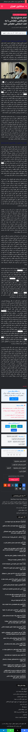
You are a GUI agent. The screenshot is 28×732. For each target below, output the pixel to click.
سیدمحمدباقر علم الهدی (18, 464)
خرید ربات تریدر (23, 704)
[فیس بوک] (23, 485)
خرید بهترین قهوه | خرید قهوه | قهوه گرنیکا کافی (16, 701)
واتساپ (13, 426)
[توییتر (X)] (20, 485)
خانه (25, 11)
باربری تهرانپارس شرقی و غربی (20, 694)
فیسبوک (14, 430)
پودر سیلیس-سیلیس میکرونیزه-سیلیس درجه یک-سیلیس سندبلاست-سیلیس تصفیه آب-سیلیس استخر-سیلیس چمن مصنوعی (14, 503)
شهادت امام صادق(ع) (19, 468)
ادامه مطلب (14, 399)
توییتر (7, 426)
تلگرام (19, 426)
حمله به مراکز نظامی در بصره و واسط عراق (13, 408)
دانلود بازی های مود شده (21, 507)
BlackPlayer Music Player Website (19, 499)
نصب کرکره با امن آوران (21, 512)
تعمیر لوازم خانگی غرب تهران (20, 699)
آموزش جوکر (24, 688)
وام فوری (25, 714)
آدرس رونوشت (14, 479)
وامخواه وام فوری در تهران (21, 717)
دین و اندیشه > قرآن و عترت (16, 11)
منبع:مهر (25, 386)
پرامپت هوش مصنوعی (22, 696)
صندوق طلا (24, 706)
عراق (8, 468)
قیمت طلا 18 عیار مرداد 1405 (20, 712)
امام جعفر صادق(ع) (19, 461)
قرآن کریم (22, 471)
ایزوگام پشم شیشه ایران (21, 691)
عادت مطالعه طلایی (22, 510)
